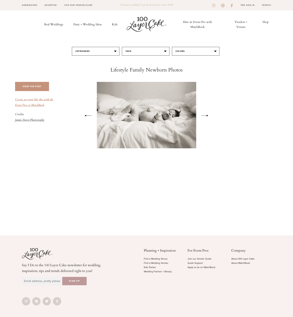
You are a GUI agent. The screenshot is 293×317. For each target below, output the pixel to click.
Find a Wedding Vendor (156, 263)
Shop (265, 22)
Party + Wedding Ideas (87, 24)
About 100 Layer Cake (243, 258)
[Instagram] (214, 5)
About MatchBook (240, 263)
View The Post (32, 86)
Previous (86, 115)
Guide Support (195, 263)
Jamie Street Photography (29, 120)
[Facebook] (232, 5)
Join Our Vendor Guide (78, 5)
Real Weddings (53, 24)
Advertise (50, 5)
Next (206, 115)
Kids (115, 24)
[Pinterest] (223, 5)
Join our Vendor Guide (199, 258)
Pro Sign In (248, 5)
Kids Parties (150, 267)
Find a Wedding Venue (156, 258)
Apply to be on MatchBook (201, 267)
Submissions (29, 5)
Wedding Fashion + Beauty (158, 271)
